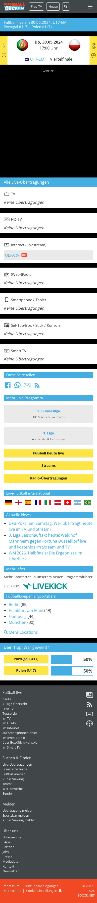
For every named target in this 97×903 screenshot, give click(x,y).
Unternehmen (12, 837)
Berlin (14, 604)
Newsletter (10, 871)
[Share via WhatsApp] (17, 386)
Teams (7, 783)
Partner (8, 847)
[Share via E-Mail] (27, 386)
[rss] (90, 706)
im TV (6, 718)
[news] (90, 697)
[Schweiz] (67, 503)
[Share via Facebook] (8, 386)
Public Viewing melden (19, 820)
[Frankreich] (38, 503)
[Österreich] (57, 503)
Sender (7, 793)
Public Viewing (13, 779)
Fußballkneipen (13, 774)
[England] (18, 503)
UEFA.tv (12, 255)
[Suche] (65, 6)
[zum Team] (21, 45)
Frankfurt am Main (26, 610)
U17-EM (37, 59)
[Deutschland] (8, 503)
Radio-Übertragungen (48, 478)
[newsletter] (90, 716)
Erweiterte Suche (14, 769)
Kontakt (8, 866)
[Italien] (48, 503)
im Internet (10, 728)
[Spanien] (28, 503)
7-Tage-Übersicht (14, 704)
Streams (49, 465)
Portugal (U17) (26, 658)
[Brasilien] (87, 503)
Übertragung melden (17, 810)
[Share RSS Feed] (37, 386)
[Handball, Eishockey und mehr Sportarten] (45, 585)
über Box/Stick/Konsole (19, 742)
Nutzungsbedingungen (41, 886)
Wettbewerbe (12, 788)
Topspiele (9, 713)
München (17, 622)
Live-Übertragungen (17, 764)
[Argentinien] (77, 503)
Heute (53, 6)
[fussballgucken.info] (14, 6)
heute (6, 699)
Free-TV (36, 6)
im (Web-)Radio (13, 737)
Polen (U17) (26, 670)
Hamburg (18, 616)
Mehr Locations (23, 632)
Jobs (5, 852)
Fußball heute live (48, 453)
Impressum (10, 886)
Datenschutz (11, 890)
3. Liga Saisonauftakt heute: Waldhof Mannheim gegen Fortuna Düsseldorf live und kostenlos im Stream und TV (47, 541)
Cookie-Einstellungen (41, 890)
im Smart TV (11, 747)
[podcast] (90, 725)
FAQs (6, 842)
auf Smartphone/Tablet (19, 732)
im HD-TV (9, 723)
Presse (7, 856)
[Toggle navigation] (90, 6)
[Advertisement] (48, 123)
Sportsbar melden (15, 815)
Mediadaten (11, 861)
